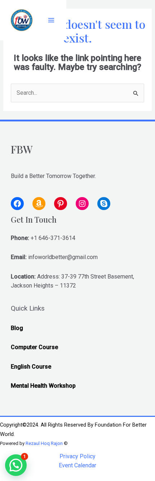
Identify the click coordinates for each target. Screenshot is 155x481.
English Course (31, 366)
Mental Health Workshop (43, 385)
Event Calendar (77, 465)
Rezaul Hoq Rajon (44, 443)
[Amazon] (38, 203)
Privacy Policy (77, 456)
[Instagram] (82, 203)
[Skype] (103, 203)
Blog (17, 328)
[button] (16, 465)
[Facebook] (17, 203)
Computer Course (34, 347)
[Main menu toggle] (51, 20)
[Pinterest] (60, 203)
